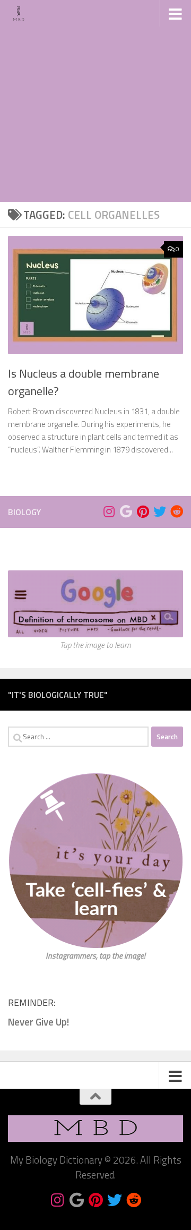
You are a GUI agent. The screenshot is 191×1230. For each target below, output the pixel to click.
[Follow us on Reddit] (176, 511)
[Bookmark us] (125, 511)
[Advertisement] (95, 101)
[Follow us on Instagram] (108, 511)
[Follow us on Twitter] (159, 511)
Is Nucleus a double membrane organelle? (83, 382)
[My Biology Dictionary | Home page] (22, 13)
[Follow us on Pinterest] (142, 511)
